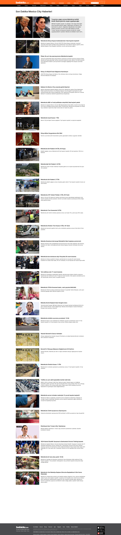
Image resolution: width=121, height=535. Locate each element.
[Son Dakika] (22, 3)
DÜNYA (53, 3)
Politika (19, 5)
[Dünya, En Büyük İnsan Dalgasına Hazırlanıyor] (27, 77)
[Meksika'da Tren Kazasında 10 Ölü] (27, 216)
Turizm (87, 5)
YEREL (83, 3)
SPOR (68, 3)
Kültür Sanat (43, 5)
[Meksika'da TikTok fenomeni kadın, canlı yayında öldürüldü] (27, 293)
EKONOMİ (61, 3)
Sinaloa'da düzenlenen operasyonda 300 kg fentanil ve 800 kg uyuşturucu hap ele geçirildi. (62, 413)
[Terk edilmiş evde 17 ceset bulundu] (27, 278)
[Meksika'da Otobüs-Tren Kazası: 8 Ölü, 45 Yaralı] (27, 231)
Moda (58, 5)
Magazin (59, 526)
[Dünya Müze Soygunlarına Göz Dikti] (27, 139)
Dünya (45, 526)
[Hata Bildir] (88, 534)
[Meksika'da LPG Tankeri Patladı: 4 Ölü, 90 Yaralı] (27, 200)
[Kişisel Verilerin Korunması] (69, 534)
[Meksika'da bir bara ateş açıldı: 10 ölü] (27, 462)
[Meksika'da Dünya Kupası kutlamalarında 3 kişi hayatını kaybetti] (27, 46)
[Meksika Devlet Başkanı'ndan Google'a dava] (27, 308)
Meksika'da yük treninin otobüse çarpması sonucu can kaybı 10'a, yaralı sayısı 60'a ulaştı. (62, 212)
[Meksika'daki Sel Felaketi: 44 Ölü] (27, 170)
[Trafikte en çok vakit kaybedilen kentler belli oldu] (27, 385)
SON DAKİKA (37, 3)
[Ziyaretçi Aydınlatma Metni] (80, 534)
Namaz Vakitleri (74, 526)
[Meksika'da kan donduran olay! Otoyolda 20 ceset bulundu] (27, 262)
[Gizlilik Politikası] (43, 534)
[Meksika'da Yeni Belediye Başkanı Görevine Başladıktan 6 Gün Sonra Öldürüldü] (27, 478)
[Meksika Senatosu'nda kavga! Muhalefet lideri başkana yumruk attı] (27, 247)
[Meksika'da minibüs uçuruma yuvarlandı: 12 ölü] (27, 324)
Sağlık (80, 5)
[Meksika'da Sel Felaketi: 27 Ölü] (27, 185)
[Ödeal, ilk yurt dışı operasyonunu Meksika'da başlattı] (27, 62)
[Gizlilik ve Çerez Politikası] (52, 534)
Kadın (51, 5)
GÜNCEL (46, 3)
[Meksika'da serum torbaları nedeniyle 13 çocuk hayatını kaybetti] (27, 401)
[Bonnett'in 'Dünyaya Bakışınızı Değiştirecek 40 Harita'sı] (27, 355)
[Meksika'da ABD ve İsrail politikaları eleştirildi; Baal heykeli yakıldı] (27, 108)
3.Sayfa (102, 5)
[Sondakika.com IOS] (101, 527)
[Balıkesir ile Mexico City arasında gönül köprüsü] (27, 93)
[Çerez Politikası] (61, 534)
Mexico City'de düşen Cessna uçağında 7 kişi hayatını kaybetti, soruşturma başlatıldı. (61, 120)
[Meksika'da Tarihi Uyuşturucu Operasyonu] (27, 416)
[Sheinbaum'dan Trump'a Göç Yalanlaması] (27, 432)
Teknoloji (34, 5)
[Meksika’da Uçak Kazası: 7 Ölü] (27, 123)
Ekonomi (50, 526)
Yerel (64, 526)
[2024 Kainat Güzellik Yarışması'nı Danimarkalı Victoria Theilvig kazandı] (27, 447)
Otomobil (66, 5)
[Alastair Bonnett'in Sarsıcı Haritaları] (27, 339)
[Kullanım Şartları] (36, 534)
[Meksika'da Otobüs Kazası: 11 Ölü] (27, 370)
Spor (55, 526)
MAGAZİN (76, 3)
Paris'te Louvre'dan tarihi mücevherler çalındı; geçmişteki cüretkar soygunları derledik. (61, 135)
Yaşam (73, 5)
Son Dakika (35, 526)
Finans (26, 5)
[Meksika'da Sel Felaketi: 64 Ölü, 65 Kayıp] (27, 154)
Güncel (41, 526)
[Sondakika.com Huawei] (101, 533)
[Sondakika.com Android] (101, 530)
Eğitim (94, 5)
